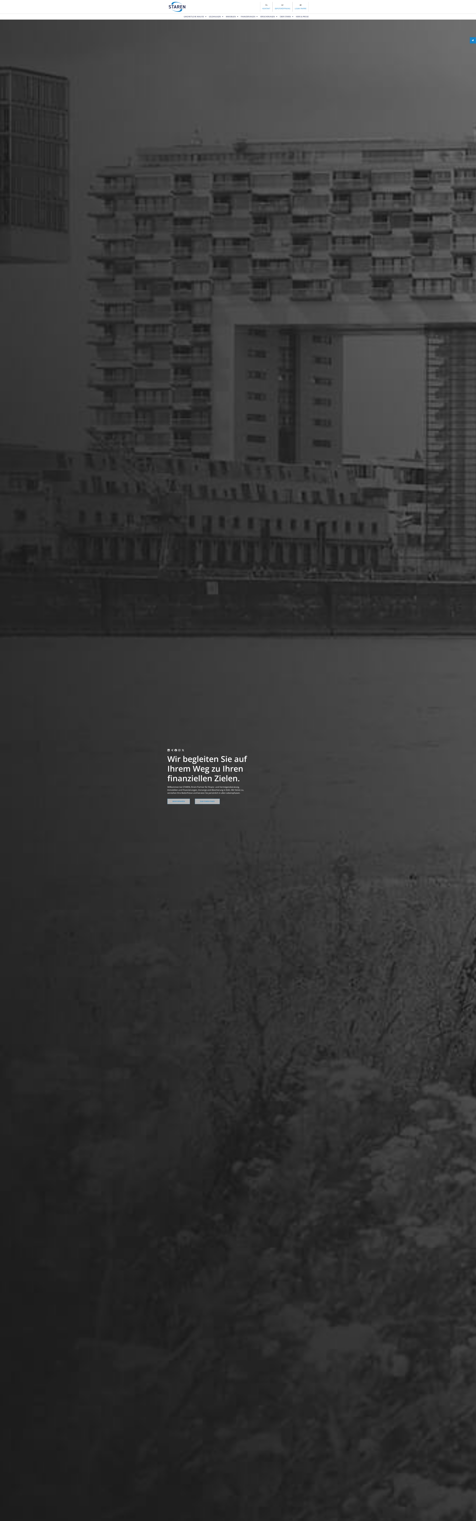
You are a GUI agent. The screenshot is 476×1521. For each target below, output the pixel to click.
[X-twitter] (183, 750)
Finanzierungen (248, 16)
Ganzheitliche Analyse (194, 16)
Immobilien (231, 16)
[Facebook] (176, 750)
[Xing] (172, 750)
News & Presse (302, 16)
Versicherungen (267, 16)
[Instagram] (179, 750)
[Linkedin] (168, 750)
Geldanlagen (215, 16)
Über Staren (285, 16)
